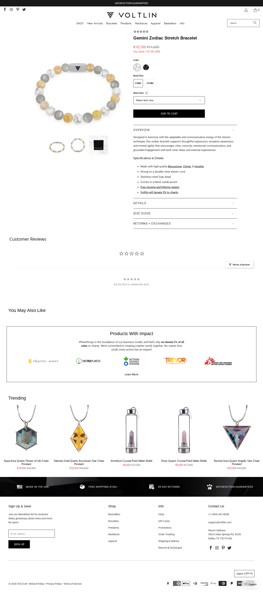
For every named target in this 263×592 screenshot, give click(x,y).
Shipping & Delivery (168, 541)
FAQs (161, 514)
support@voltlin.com (220, 522)
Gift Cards (164, 521)
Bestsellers (114, 514)
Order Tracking (166, 534)
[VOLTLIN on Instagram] (11, 10)
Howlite (199, 166)
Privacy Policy (54, 583)
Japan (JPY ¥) (244, 573)
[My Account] (246, 10)
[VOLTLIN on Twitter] (24, 10)
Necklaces (114, 534)
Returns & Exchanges (170, 547)
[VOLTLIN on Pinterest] (18, 10)
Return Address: (217, 530)
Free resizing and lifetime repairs (159, 187)
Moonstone (175, 166)
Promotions (164, 527)
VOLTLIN (22, 583)
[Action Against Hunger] (131, 361)
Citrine (187, 166)
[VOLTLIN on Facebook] (5, 10)
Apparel (112, 541)
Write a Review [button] (241, 264)
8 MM (138, 83)
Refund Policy (36, 583)
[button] (182, 23)
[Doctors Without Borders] (218, 361)
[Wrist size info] (146, 93)
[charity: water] (44, 361)
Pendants (113, 527)
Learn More (131, 374)
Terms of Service (73, 583)
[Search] (254, 23)
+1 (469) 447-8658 (218, 514)
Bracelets (113, 521)
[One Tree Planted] (88, 361)
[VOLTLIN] (131, 15)
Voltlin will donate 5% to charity (159, 192)
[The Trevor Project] (175, 361)
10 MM (149, 83)
